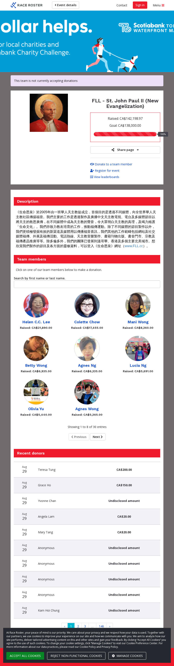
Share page (125, 150)
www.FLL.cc (134, 246)
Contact (121, 5)
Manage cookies (129, 656)
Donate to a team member (113, 164)
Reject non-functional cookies (76, 656)
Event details (66, 5)
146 (101, 626)
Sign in (140, 5)
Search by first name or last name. (39, 278)
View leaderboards (106, 177)
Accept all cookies (25, 656)
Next (97, 437)
